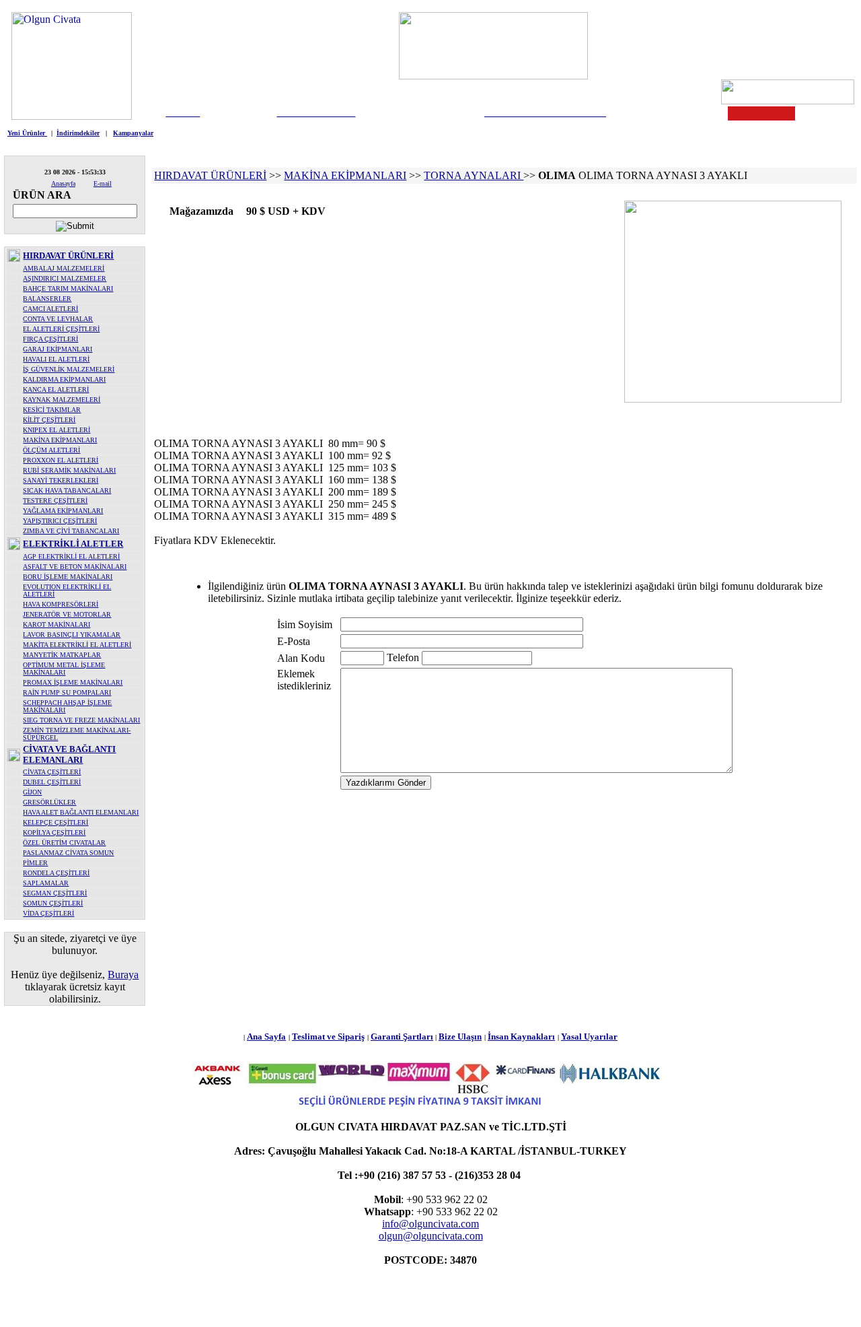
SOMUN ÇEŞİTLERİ (53, 903)
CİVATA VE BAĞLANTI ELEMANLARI (69, 754)
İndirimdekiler (78, 133)
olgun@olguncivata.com (431, 1235)
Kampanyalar (133, 133)
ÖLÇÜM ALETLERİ (51, 450)
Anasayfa (63, 183)
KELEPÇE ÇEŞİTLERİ (55, 822)
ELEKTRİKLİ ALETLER (73, 544)
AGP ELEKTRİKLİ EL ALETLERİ (71, 556)
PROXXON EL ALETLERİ (60, 460)
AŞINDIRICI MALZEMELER (64, 278)
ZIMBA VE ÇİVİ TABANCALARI (71, 531)
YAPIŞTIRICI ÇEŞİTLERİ (60, 520)
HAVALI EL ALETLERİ (56, 359)
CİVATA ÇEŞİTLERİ (52, 772)
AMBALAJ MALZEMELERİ (63, 268)
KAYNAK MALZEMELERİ (61, 399)
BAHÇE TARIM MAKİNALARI (68, 288)
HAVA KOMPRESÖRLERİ (60, 604)
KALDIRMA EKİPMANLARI (64, 379)
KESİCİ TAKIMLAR (52, 409)
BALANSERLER (47, 298)
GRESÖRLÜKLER (49, 802)
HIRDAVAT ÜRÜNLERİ (68, 255)
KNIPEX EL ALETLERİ (56, 430)
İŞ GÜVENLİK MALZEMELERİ (68, 369)
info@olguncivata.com (430, 1223)
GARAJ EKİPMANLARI (57, 349)
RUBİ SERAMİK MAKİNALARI (69, 470)
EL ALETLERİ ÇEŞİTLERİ (61, 329)
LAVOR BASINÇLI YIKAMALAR (71, 634)
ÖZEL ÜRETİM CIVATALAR (64, 842)
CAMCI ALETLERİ (50, 308)
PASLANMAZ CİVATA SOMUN (68, 852)
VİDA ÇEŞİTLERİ (48, 913)
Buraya (123, 974)
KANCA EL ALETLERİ (56, 389)
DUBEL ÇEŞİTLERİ (52, 782)
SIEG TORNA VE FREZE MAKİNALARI (81, 720)
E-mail (102, 183)
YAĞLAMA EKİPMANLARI (63, 510)
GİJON (32, 792)
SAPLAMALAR (46, 883)
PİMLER (35, 862)
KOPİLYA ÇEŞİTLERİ (54, 832)
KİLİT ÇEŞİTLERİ (49, 419)
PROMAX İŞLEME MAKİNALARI (72, 682)
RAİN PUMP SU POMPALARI (67, 692)
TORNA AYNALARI (473, 175)
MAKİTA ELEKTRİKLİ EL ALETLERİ (77, 644)
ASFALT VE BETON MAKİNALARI (74, 566)
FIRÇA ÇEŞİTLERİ (50, 339)
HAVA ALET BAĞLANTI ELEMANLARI (81, 812)
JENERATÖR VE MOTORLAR (67, 614)
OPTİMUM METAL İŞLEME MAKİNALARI (64, 668)
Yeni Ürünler (27, 133)
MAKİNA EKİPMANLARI (60, 440)
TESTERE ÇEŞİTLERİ (55, 500)
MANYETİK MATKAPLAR (62, 654)
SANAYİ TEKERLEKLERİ (60, 480)
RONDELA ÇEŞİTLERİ (56, 873)
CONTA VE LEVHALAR (58, 318)
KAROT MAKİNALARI (56, 624)
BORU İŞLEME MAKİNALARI (67, 576)
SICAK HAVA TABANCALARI (67, 490)
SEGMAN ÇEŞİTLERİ (55, 893)
